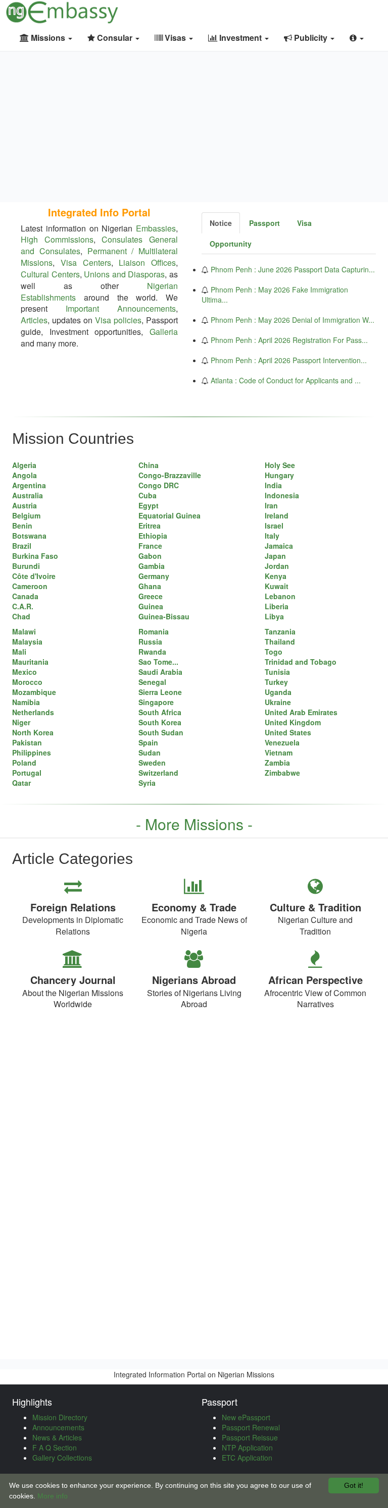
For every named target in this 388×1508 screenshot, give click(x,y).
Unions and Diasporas (124, 274)
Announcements (58, 1427)
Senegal (152, 682)
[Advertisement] (194, 126)
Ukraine (278, 702)
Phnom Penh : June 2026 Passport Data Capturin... (293, 269)
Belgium (26, 515)
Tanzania (280, 631)
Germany (153, 576)
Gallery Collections (62, 1458)
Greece (150, 596)
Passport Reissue (250, 1437)
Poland (24, 763)
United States (288, 732)
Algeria (24, 465)
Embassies (156, 228)
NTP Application (247, 1447)
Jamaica (279, 546)
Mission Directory (59, 1417)
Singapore (156, 702)
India (273, 485)
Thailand (280, 641)
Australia (27, 495)
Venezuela (282, 742)
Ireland (276, 515)
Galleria (164, 331)
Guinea (150, 606)
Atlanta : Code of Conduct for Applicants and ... (286, 380)
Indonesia (282, 495)
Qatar (21, 783)
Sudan (149, 752)
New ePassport (246, 1417)
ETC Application (247, 1458)
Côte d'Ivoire (34, 576)
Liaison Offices (147, 262)
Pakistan (27, 742)
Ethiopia (152, 536)
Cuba (147, 495)
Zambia (277, 763)
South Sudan (160, 732)
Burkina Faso (35, 556)
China (148, 465)
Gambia (151, 566)
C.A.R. (22, 606)
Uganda (278, 692)
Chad (21, 616)
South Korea (159, 722)
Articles (34, 320)
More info (52, 1496)
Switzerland (158, 773)
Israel (274, 525)
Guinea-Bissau (163, 616)
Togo (273, 652)
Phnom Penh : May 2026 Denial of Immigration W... (292, 320)
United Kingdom (293, 722)
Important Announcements (121, 308)
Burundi (26, 566)
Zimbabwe (282, 773)
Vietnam (279, 752)
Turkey (276, 682)
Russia (150, 641)
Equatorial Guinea (169, 515)
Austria (24, 505)
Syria (147, 783)
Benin (22, 525)
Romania (153, 631)
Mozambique (34, 692)
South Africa (159, 712)
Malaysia (27, 641)
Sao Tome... (158, 662)
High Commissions (57, 239)
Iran (271, 505)
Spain (148, 742)
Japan (275, 556)
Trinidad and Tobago (300, 662)
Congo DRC (158, 485)
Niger (21, 722)
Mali (19, 652)
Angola (24, 475)
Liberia (276, 606)
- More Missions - (194, 824)
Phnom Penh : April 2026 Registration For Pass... (289, 340)
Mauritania (30, 662)
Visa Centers (86, 262)
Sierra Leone (160, 692)
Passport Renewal (251, 1427)
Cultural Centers (50, 274)
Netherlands (33, 712)
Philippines (31, 752)
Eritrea (149, 525)
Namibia (26, 702)
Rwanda (152, 652)
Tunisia (277, 672)
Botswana (29, 536)
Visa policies (118, 320)
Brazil (21, 546)
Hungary (279, 475)
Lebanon (280, 596)
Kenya (275, 576)
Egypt (148, 505)
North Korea (33, 732)
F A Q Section (54, 1447)
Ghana (149, 586)
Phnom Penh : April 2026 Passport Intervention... (289, 360)
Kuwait (276, 586)
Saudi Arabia (160, 672)
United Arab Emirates (301, 712)
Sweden (152, 763)
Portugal (26, 773)
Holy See (280, 465)
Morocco (27, 682)
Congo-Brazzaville (169, 475)
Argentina (29, 485)
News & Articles (57, 1437)
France (150, 546)
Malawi (24, 631)
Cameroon (29, 586)
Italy (272, 536)
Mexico (24, 672)
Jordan (277, 566)
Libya (274, 616)
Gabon (150, 556)
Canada (25, 596)
